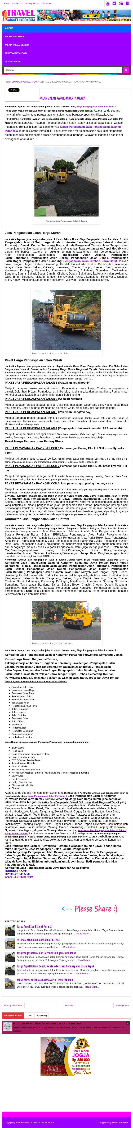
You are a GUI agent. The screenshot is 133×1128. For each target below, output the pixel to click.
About (6, 3)
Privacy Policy (32, 3)
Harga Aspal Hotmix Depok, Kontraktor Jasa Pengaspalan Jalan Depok (55, 966)
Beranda (69, 1005)
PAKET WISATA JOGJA (16, 53)
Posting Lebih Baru (13, 1005)
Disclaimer (47, 3)
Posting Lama (122, 1005)
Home (10, 28)
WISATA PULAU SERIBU (17, 45)
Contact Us (17, 3)
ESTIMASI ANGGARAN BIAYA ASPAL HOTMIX (38, 940)
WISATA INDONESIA (15, 36)
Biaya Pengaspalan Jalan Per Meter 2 (96, 106)
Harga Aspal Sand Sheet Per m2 (34, 926)
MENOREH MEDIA (120, 1123)
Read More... (83, 933)
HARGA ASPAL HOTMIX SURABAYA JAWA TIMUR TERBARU (45, 980)
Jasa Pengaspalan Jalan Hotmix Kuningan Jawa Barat (46, 953)
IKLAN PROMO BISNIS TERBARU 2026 (37, 1123)
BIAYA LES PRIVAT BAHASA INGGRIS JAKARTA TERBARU (47, 1023)
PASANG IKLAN (12, 61)
